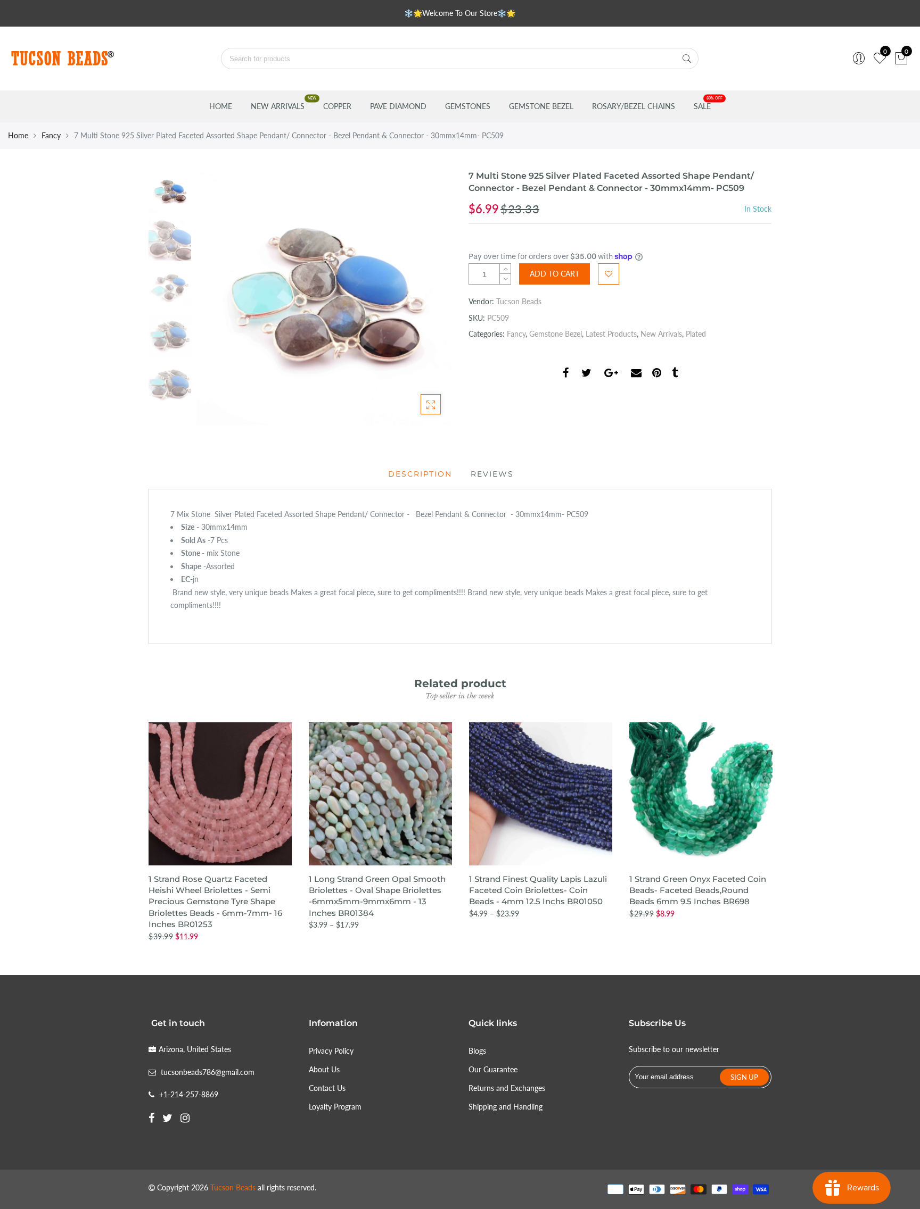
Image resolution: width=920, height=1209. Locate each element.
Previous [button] (222, 297)
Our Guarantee (493, 1069)
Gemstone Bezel (541, 106)
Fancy (51, 135)
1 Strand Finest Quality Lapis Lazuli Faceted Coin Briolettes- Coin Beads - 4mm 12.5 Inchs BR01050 (538, 890)
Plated (696, 333)
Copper (337, 106)
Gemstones (467, 106)
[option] (323, 297)
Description (420, 474)
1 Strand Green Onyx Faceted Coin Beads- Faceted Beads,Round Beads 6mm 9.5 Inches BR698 (697, 890)
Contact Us (327, 1088)
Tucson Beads (518, 301)
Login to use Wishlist (608, 274)
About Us (324, 1069)
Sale (702, 106)
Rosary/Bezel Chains (633, 106)
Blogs (477, 1050)
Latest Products (611, 333)
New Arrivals (278, 106)
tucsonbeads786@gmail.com (207, 1072)
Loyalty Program (335, 1106)
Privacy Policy (331, 1050)
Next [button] (425, 297)
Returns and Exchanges (507, 1088)
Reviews (492, 474)
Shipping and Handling (506, 1106)
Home (220, 106)
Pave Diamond (398, 106)
